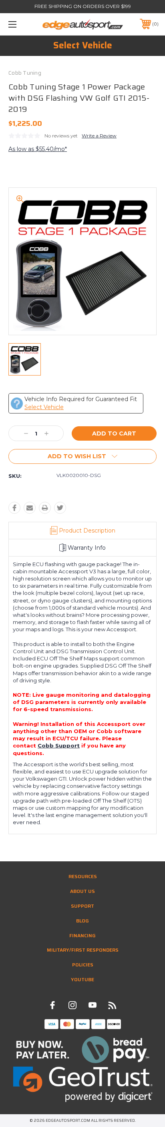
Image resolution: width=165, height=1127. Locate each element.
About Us (82, 891)
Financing (82, 935)
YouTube (82, 979)
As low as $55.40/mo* (37, 149)
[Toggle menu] (23, 24)
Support (82, 906)
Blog (82, 920)
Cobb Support (59, 745)
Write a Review (99, 136)
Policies (82, 964)
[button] (83, 1049)
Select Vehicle (82, 45)
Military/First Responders (83, 950)
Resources (82, 876)
